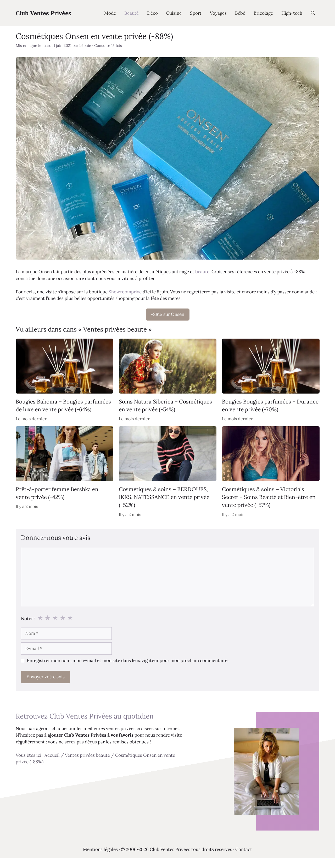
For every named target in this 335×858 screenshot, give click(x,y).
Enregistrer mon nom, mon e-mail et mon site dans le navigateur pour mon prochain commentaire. (127, 660)
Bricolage (263, 13)
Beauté (131, 13)
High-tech (291, 13)
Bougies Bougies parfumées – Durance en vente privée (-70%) (270, 405)
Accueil (52, 755)
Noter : (28, 618)
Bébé (240, 13)
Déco (152, 13)
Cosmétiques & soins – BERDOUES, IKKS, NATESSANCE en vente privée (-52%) (164, 497)
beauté (202, 271)
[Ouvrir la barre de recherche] (312, 13)
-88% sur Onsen (167, 314)
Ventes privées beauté (87, 755)
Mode (110, 13)
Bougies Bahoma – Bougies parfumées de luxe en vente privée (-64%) (63, 405)
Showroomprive (125, 292)
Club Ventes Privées (43, 13)
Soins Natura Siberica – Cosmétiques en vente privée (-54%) (165, 405)
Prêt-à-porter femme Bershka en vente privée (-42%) (57, 493)
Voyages (218, 13)
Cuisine (174, 13)
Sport (196, 13)
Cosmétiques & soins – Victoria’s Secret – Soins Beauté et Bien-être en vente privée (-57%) (269, 497)
